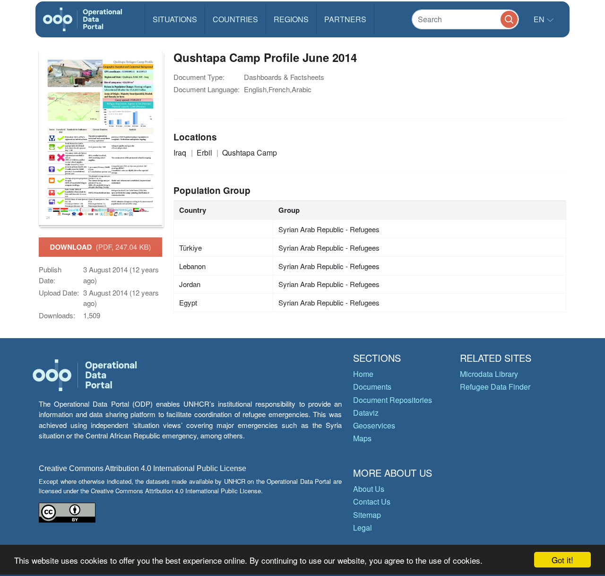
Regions (291, 19)
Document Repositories (392, 399)
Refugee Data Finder (495, 386)
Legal (362, 527)
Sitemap (367, 514)
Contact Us (371, 501)
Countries (235, 19)
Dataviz (366, 412)
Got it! (562, 560)
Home (363, 373)
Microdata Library (489, 373)
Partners (345, 19)
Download (100, 247)
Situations (175, 19)
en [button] (540, 19)
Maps (362, 438)
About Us (368, 488)
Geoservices (374, 425)
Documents (372, 386)
